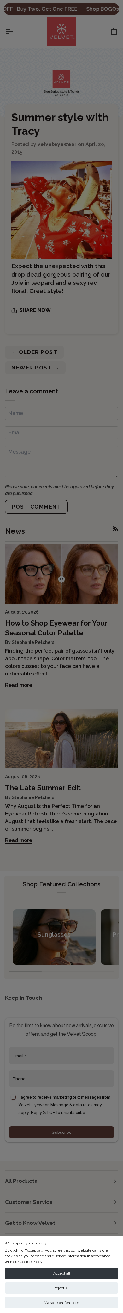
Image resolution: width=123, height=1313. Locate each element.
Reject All (61, 1288)
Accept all (61, 1273)
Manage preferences (61, 1302)
